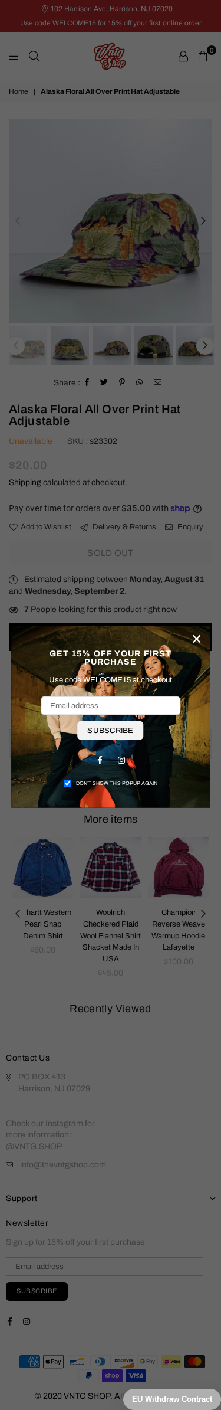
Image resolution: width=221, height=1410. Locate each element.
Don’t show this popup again (116, 783)
